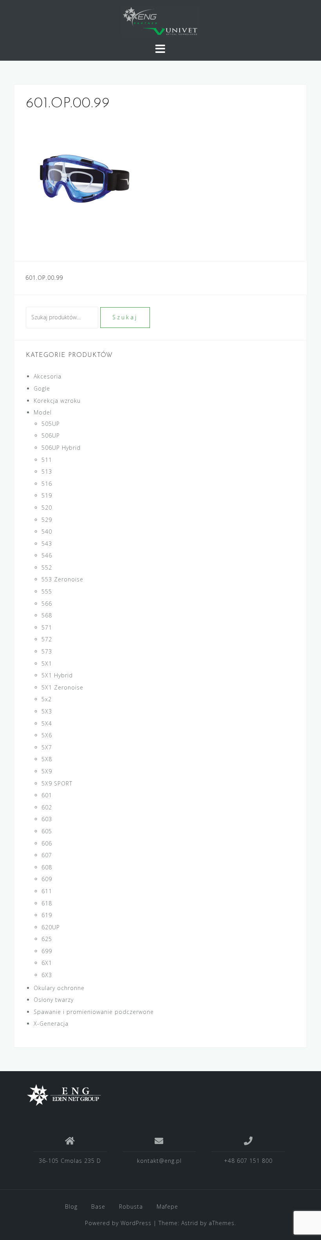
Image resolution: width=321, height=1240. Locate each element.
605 (46, 831)
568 (46, 615)
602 (46, 807)
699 (46, 951)
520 (46, 507)
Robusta (131, 1206)
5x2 (46, 699)
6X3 (46, 975)
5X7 (46, 747)
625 (46, 939)
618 (46, 903)
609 (46, 879)
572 (46, 639)
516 (46, 483)
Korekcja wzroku (57, 400)
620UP (50, 927)
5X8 (46, 759)
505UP (50, 423)
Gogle (42, 388)
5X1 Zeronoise (62, 687)
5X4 (46, 723)
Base (98, 1206)
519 (46, 495)
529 (46, 519)
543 (46, 543)
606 (46, 843)
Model (43, 412)
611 (46, 891)
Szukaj (125, 317)
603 (46, 819)
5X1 (46, 663)
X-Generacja (51, 1023)
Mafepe (167, 1206)
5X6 (46, 735)
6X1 (46, 963)
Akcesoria (47, 376)
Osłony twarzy (54, 999)
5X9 (46, 771)
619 (46, 915)
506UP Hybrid (61, 447)
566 (46, 603)
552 (46, 567)
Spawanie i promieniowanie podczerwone (94, 1012)
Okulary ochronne (59, 988)
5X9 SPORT (56, 783)
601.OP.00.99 (44, 277)
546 (46, 555)
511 (46, 459)
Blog (71, 1206)
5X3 (46, 711)
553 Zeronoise (62, 579)
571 (46, 627)
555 (46, 591)
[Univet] (157, 1095)
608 (46, 867)
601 (46, 795)
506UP (50, 435)
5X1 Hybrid (57, 675)
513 (46, 471)
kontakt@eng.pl (159, 1160)
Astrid (189, 1223)
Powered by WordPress (118, 1223)
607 (46, 855)
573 (46, 651)
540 (46, 531)
